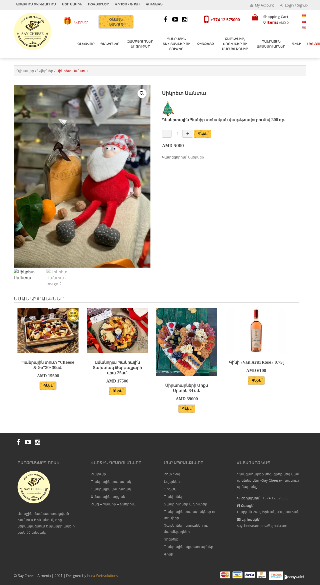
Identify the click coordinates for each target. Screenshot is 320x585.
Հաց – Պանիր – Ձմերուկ (113, 504)
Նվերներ (80, 22)
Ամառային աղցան (108, 496)
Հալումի (98, 474)
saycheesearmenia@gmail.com (262, 525)
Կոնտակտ (154, 4)
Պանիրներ (109, 44)
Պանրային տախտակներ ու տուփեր (176, 44)
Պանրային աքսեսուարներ (271, 44)
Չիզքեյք (205, 44)
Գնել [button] (48, 385)
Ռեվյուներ (98, 4)
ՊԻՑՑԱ (170, 489)
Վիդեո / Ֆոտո (127, 4)
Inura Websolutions (102, 575)
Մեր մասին (72, 4)
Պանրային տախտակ (111, 481)
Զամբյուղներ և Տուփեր (140, 44)
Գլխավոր (86, 44)
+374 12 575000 (225, 20)
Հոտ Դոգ (172, 474)
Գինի (296, 44)
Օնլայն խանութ (116, 22)
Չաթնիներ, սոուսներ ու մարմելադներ (235, 44)
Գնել (202, 133)
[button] (142, 93)
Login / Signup (296, 5)
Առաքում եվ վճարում (36, 4)
